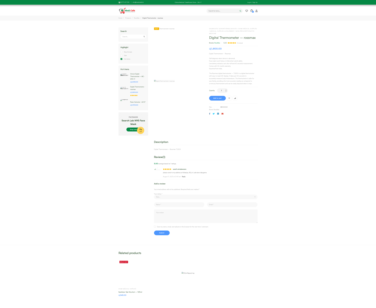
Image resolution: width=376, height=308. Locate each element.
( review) (240, 43)
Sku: (210, 107)
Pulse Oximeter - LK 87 (137, 102)
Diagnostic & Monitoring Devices (223, 28)
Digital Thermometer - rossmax (137, 88)
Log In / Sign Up (252, 2)
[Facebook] (209, 114)
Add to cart (217, 98)
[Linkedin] (218, 114)
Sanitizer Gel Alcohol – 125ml (130, 292)
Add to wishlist (229, 98)
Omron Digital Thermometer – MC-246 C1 (137, 76)
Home (120, 18)
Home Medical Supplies (247, 28)
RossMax (137, 18)
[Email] (222, 114)
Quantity (212, 90)
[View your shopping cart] (251, 10)
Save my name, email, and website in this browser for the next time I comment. (182, 227)
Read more (121, 283)
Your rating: (158, 194)
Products (128, 18)
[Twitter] (214, 114)
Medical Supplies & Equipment (222, 31)
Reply (183, 177)
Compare (235, 98)
